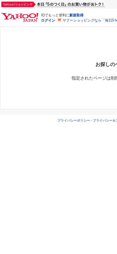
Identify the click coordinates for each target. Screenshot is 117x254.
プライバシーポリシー (73, 120)
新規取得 (76, 15)
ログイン (48, 20)
